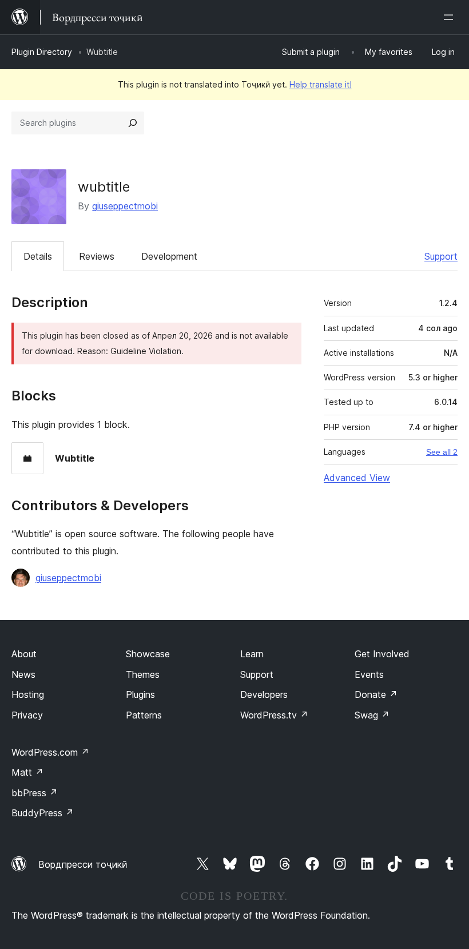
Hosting (27, 694)
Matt (27, 772)
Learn (252, 654)
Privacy (27, 715)
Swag (372, 715)
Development (169, 256)
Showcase (148, 654)
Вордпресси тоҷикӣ (83, 864)
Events (369, 674)
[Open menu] (450, 17)
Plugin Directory (41, 52)
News (23, 674)
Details (37, 256)
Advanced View (357, 477)
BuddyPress (42, 813)
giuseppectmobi (125, 206)
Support (441, 256)
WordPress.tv (274, 715)
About (24, 654)
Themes (143, 674)
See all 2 (442, 451)
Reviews (96, 256)
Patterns (144, 715)
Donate (376, 694)
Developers (264, 694)
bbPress (34, 793)
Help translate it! (320, 84)
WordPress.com (50, 752)
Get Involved (382, 654)
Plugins (140, 694)
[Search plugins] (132, 123)
